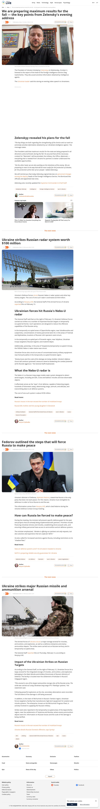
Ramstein (40, 559)
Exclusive (53, 756)
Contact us (30, 787)
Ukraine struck (35, 642)
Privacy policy (6, 787)
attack (17, 739)
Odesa (52, 769)
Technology (45, 3)
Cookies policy (6, 794)
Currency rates (31, 797)
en (93, 2)
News (38, 3)
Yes (72, 804)
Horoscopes (58, 3)
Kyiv (3, 769)
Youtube (56, 785)
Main (3, 7)
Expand (50, 776)
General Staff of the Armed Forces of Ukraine (40, 412)
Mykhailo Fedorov (43, 497)
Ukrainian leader (24, 81)
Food (3, 763)
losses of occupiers (21, 415)
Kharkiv (76, 763)
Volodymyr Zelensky (21, 189)
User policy (5, 785)
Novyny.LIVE (40, 506)
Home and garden (31, 763)
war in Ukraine (62, 189)
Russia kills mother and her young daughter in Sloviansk (35, 406)
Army (33, 3)
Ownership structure (33, 792)
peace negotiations (63, 559)
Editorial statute (6, 790)
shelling (24, 735)
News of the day (31, 769)
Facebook (81, 785)
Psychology (66, 3)
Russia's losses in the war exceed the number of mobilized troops (38, 401)
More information (85, 804)
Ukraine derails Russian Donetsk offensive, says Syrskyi (34, 730)
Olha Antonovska (24, 746)
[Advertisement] (43, 91)
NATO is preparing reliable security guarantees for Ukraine (36, 553)
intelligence (33, 189)
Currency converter (32, 799)
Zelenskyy (44, 70)
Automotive (5, 756)
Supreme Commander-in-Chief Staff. (54, 183)
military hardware (20, 412)
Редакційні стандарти (8, 792)
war (58, 735)
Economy (29, 756)
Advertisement (31, 790)
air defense (32, 559)
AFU (17, 735)
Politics (76, 769)
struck (35, 295)
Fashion (76, 756)
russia (69, 412)
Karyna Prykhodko (24, 422)
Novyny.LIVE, (28, 302)
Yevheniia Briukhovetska (26, 196)
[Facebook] (20, 748)
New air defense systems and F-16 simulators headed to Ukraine (38, 549)
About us (29, 785)
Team (28, 794)
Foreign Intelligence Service (47, 189)
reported (18, 304)
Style (51, 3)
